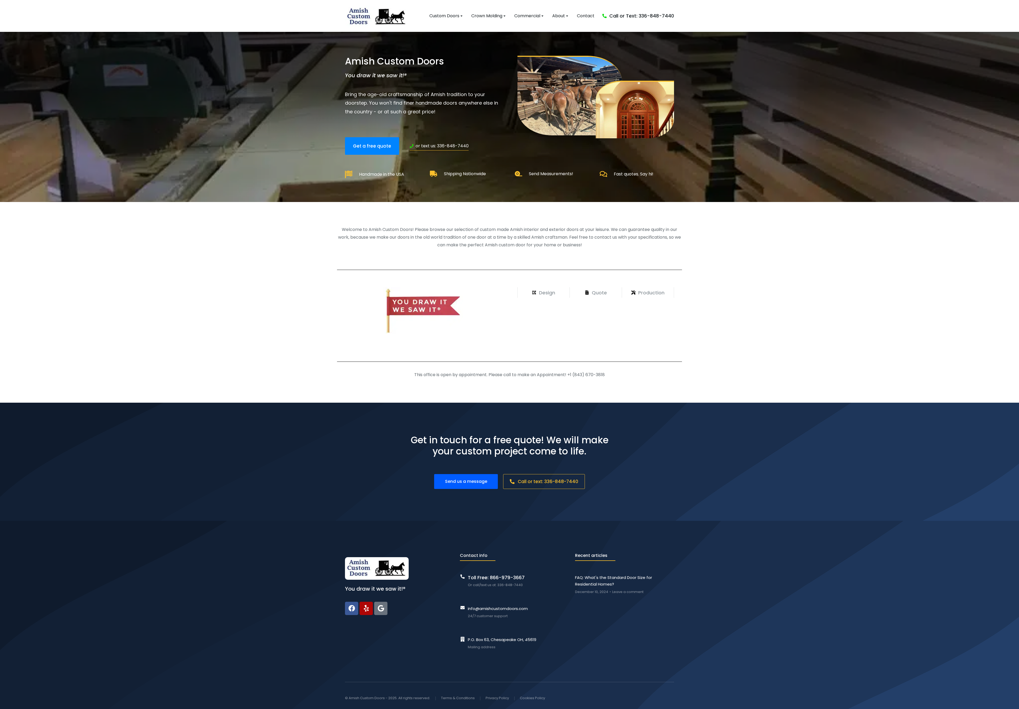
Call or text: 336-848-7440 (548, 481)
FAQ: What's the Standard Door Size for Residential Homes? (613, 581)
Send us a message (466, 481)
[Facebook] (351, 608)
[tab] (543, 292)
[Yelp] (366, 608)
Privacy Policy (497, 698)
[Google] (380, 608)
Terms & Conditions (458, 698)
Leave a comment (628, 591)
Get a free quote (372, 146)
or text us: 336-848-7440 (442, 146)
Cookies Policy (532, 698)
